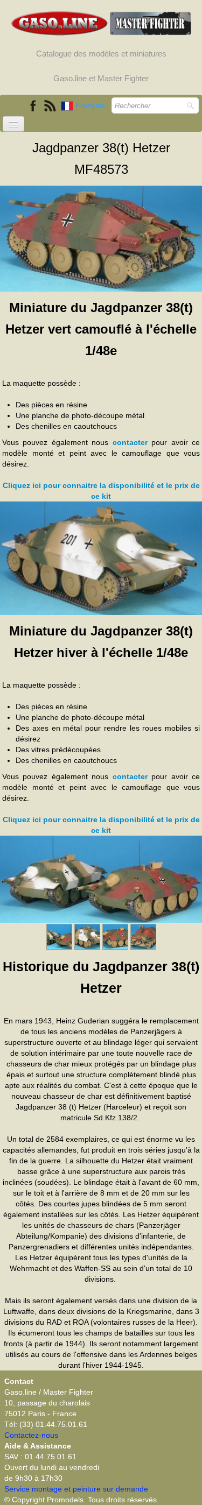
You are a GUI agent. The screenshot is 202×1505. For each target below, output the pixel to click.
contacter (130, 442)
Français (91, 105)
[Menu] (13, 124)
